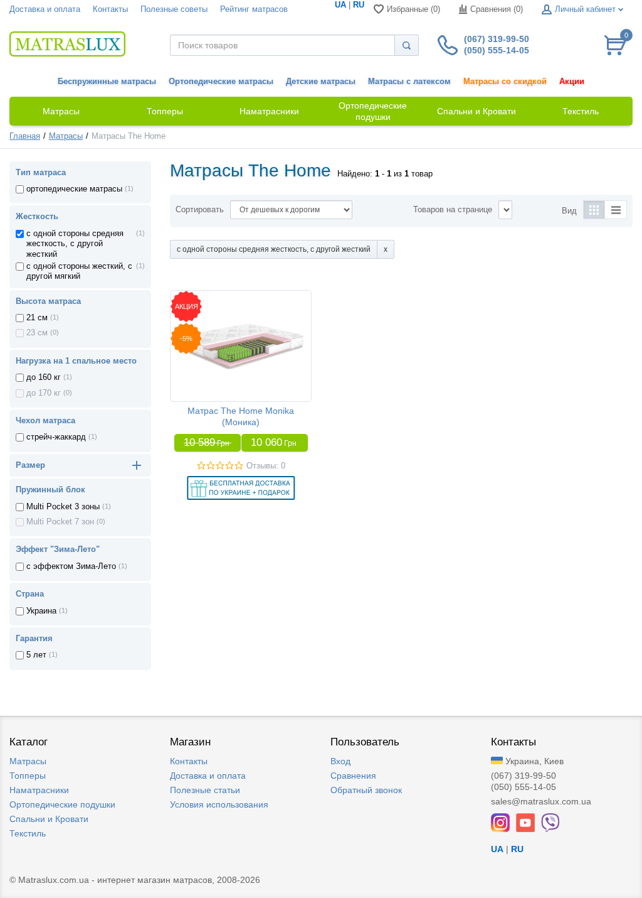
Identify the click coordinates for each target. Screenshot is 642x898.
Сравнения (353, 776)
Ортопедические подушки (62, 804)
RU (358, 5)
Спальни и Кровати (48, 819)
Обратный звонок (366, 790)
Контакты (110, 9)
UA (340, 5)
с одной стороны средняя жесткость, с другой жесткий (75, 244)
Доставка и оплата (44, 9)
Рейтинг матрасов (254, 9)
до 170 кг (43, 393)
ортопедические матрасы (74, 189)
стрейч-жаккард (56, 437)
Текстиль (27, 833)
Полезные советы (174, 9)
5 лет (36, 655)
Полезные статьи (205, 790)
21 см (37, 317)
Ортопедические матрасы (221, 81)
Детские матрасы (320, 81)
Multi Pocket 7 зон (60, 521)
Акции (571, 81)
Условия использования (219, 804)
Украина (41, 611)
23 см (37, 332)
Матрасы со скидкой (505, 81)
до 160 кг (43, 377)
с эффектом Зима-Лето (71, 566)
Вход (340, 761)
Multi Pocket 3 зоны (63, 506)
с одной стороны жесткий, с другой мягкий (79, 271)
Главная (24, 136)
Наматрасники (39, 790)
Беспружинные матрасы (107, 81)
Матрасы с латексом (409, 81)
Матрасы (66, 136)
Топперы (27, 776)
